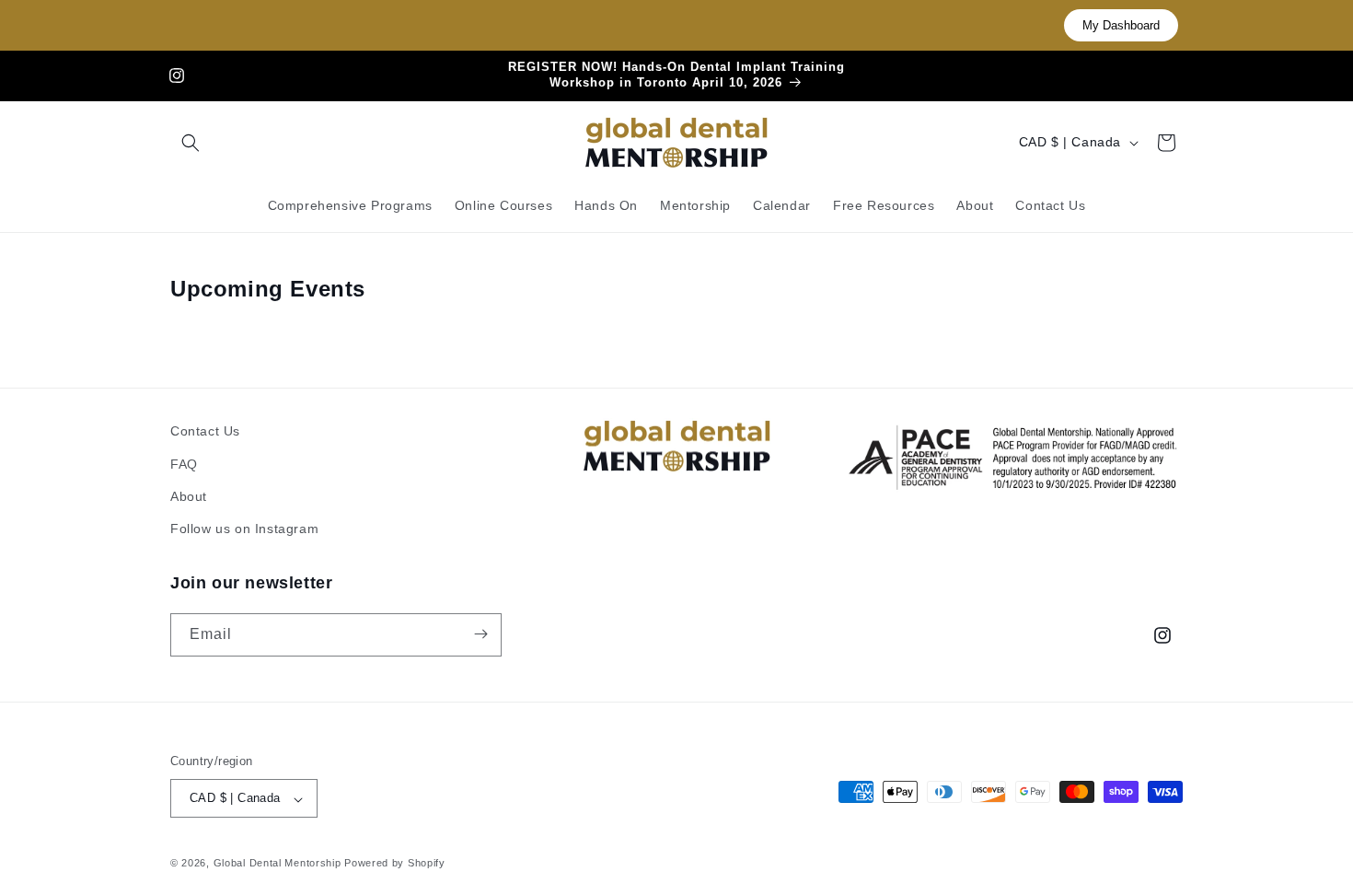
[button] (190, 142)
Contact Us (205, 431)
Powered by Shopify (394, 863)
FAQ (184, 463)
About (188, 495)
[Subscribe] (480, 634)
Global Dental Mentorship (277, 863)
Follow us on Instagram (244, 528)
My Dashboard (1121, 25)
